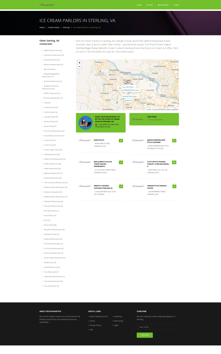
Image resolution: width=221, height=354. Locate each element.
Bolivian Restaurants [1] (53, 81)
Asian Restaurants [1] (52, 60)
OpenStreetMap (165, 109)
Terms (92, 321)
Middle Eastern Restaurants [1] (55, 197)
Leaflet (149, 109)
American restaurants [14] (54, 55)
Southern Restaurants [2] (53, 253)
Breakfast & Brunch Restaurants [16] (50, 87)
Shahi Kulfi (129, 100)
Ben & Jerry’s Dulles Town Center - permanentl (103, 164)
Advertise (118, 316)
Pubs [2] (47, 220)
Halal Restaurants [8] (52, 154)
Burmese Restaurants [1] (53, 98)
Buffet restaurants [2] (52, 93)
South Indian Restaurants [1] (55, 258)
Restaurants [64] (50, 225)
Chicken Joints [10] (51, 107)
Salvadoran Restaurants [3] (54, 229)
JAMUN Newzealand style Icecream (156, 141)
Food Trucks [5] (50, 145)
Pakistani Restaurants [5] (53, 201)
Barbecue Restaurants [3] (53, 64)
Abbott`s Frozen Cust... (132, 90)
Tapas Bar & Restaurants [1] (54, 276)
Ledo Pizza (129, 87)
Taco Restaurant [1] (51, 272)
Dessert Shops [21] (51, 121)
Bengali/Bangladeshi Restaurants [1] (50, 75)
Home (139, 5)
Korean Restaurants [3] (52, 178)
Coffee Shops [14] (50, 112)
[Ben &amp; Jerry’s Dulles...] (125, 82)
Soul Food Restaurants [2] (54, 248)
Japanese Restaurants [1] (53, 173)
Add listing (118, 321)
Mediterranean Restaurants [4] (55, 187)
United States (53, 27)
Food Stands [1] (50, 140)
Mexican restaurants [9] (53, 192)
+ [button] (79, 62)
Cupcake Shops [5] (51, 117)
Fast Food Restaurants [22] (54, 131)
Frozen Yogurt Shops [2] (53, 150)
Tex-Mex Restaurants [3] (53, 281)
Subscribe (145, 335)
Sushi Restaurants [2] (52, 267)
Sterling (66, 27)
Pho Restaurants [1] (51, 211)
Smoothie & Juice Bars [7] (53, 244)
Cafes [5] (47, 103)
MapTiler (156, 109)
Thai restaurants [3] (51, 286)
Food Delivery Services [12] (54, 135)
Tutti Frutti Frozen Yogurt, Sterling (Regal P (158, 164)
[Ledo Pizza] (128, 81)
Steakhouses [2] (50, 262)
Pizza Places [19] (50, 215)
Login (176, 5)
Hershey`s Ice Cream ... (130, 96)
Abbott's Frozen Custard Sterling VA (103, 187)
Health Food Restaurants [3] (54, 159)
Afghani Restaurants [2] (53, 50)
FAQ (91, 329)
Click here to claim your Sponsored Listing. (107, 125)
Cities (150, 5)
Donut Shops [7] (50, 126)
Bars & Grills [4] (49, 69)
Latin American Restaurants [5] (55, 182)
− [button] (79, 66)
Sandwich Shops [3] (51, 234)
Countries (164, 5)
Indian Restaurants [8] (52, 164)
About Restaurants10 (99, 316)
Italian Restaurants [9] (52, 168)
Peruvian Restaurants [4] (53, 206)
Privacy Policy (95, 325)
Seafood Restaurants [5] (53, 239)
